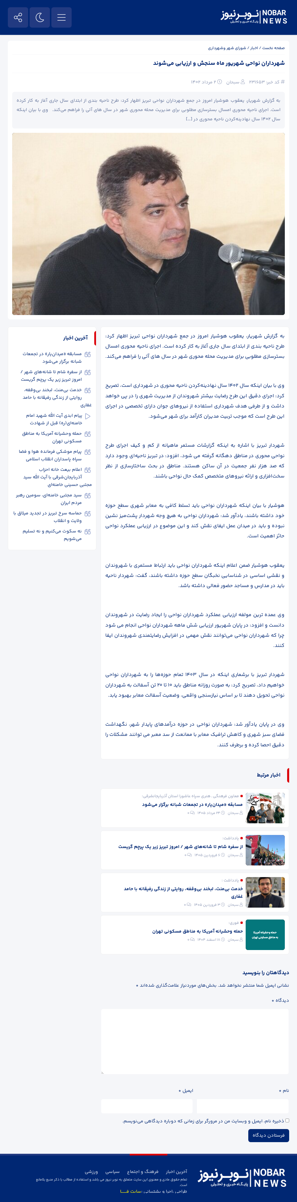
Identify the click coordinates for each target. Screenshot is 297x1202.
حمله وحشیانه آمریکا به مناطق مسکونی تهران (197, 931)
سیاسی (112, 1172)
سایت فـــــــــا (130, 1191)
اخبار (254, 48)
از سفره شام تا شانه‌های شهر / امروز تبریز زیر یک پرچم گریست (180, 847)
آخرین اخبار (176, 1172)
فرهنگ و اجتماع (143, 1172)
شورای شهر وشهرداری (227, 48)
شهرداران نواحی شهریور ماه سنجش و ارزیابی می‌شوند (219, 63)
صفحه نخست (273, 48)
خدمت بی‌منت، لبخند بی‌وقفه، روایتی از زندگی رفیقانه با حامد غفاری (183, 893)
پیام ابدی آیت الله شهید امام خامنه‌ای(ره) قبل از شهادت (54, 419)
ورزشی (91, 1172)
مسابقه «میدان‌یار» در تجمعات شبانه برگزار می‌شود (192, 805)
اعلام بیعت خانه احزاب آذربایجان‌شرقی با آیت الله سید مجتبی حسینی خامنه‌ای (57, 477)
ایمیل (185, 1090)
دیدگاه (280, 1000)
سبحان (233, 82)
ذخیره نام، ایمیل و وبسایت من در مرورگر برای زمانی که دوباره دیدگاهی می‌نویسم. (203, 1121)
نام (284, 1090)
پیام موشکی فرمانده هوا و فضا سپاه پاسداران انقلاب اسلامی (50, 455)
